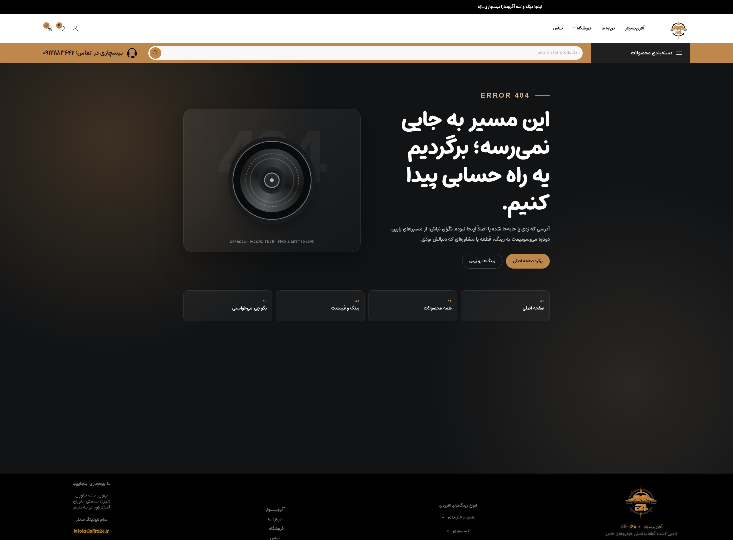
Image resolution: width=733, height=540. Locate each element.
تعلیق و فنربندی (462, 517)
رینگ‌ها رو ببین (482, 261)
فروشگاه (276, 528)
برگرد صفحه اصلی (528, 261)
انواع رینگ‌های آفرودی (458, 505)
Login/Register (75, 28)
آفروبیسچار (275, 510)
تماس (275, 538)
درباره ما (274, 519)
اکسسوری (461, 531)
